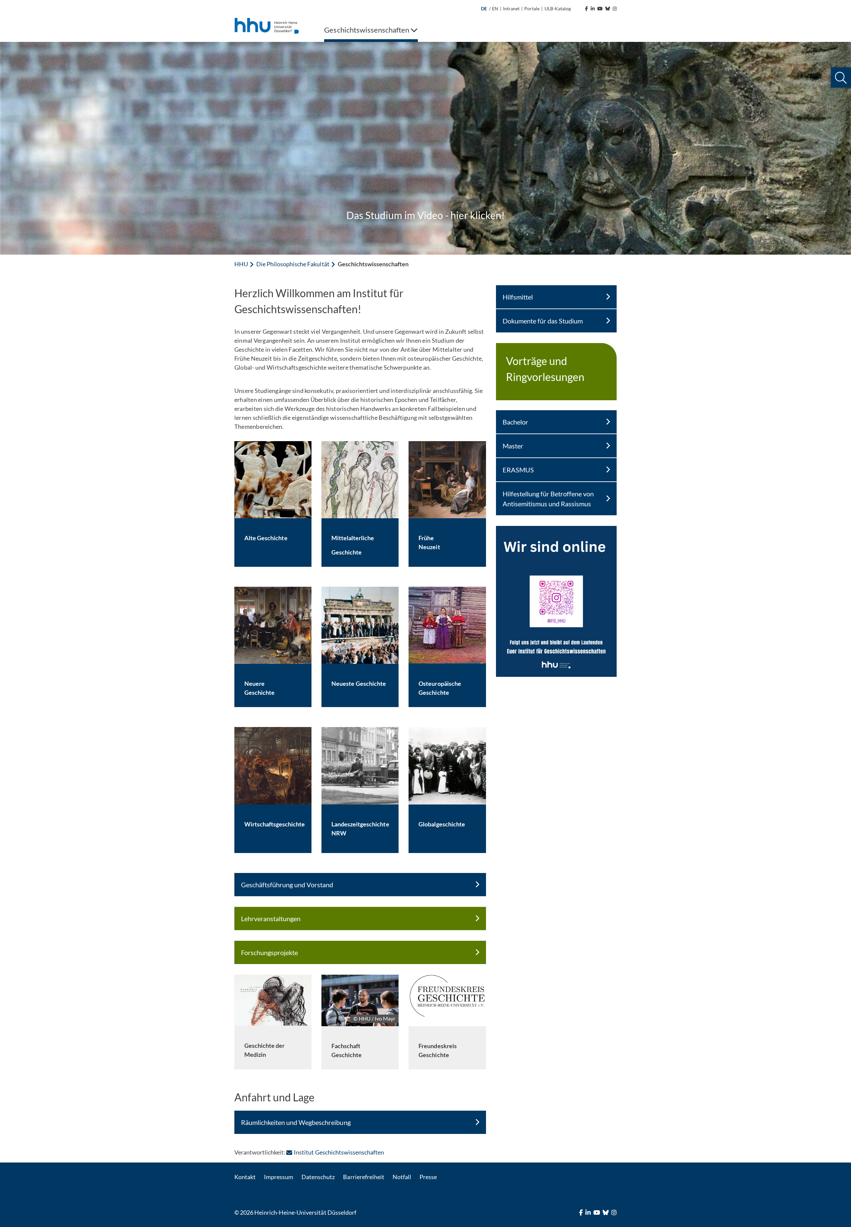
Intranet (511, 8)
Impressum (278, 1176)
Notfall (402, 1176)
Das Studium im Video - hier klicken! (425, 215)
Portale (532, 8)
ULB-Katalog (558, 8)
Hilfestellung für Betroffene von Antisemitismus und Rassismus (548, 499)
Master (513, 446)
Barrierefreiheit (363, 1176)
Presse (428, 1176)
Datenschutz (318, 1176)
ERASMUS (518, 470)
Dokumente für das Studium (543, 321)
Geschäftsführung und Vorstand (287, 885)
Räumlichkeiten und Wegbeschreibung (296, 1122)
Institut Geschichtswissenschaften (339, 1152)
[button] (841, 77)
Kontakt (245, 1176)
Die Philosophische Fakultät (292, 264)
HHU (241, 264)
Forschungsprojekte (269, 952)
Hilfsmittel (518, 297)
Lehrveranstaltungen (271, 918)
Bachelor (515, 422)
